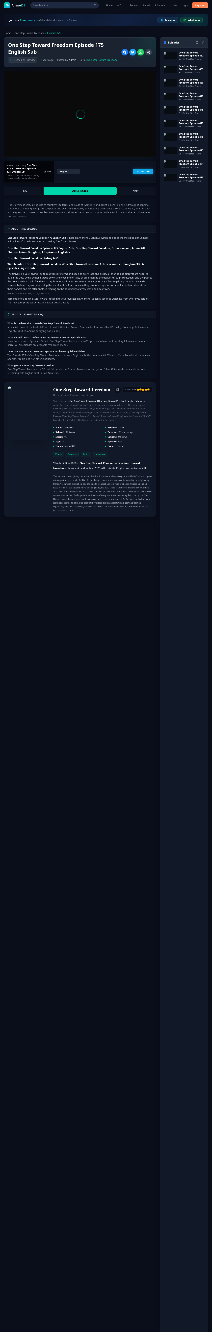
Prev (24, 191)
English (63, 171)
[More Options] (148, 52)
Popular (134, 5)
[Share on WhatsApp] (140, 52)
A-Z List (121, 5)
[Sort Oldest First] (203, 42)
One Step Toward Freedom (29, 33)
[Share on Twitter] (132, 52)
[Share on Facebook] (124, 52)
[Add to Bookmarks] (117, 389)
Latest (146, 5)
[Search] (95, 5)
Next (135, 191)
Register (200, 5)
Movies (173, 5)
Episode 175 (54, 33)
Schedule (160, 5)
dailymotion (143, 171)
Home (109, 5)
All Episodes (80, 191)
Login (185, 5)
